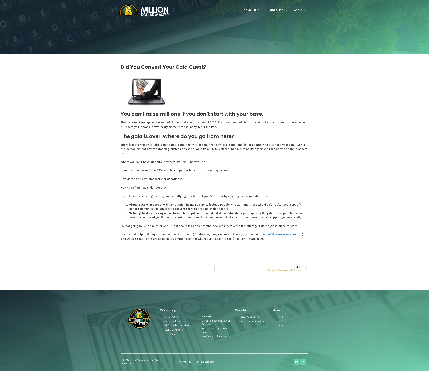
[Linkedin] (296, 362)
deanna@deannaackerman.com (280, 234)
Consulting (251, 10)
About (298, 10)
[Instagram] (303, 362)
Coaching (277, 10)
